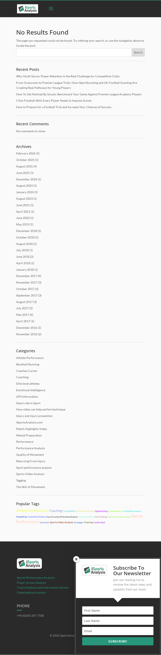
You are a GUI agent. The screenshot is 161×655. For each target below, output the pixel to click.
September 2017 (27, 295)
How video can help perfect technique (40, 409)
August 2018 (24, 244)
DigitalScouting (101, 511)
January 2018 (25, 269)
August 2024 (24, 185)
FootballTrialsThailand (37, 517)
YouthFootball (99, 522)
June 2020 (23, 218)
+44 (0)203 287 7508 (30, 615)
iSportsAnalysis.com (29, 422)
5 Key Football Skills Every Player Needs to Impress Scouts (54, 100)
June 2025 (23, 173)
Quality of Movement (30, 454)
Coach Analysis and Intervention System (43, 587)
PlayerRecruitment (86, 517)
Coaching (22, 377)
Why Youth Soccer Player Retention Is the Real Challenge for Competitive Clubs (67, 76)
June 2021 (23, 205)
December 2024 (26, 179)
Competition (70, 511)
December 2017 (26, 276)
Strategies (78, 522)
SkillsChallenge (101, 517)
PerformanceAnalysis (69, 517)
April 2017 (23, 321)
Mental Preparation (29, 435)
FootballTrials (21, 517)
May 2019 (22, 224)
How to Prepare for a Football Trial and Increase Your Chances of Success (63, 107)
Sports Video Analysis (30, 474)
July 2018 (22, 250)
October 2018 (25, 237)
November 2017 (26, 282)
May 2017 (22, 314)
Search (138, 52)
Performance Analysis (30, 448)
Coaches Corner (26, 371)
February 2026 (25, 153)
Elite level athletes (28, 383)
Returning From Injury (30, 461)
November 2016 (26, 334)
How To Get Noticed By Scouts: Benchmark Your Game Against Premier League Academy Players (79, 94)
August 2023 (24, 198)
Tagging (21, 480)
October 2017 (25, 289)
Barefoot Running (27, 364)
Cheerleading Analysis (31, 592)
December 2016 (26, 327)
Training (88, 522)
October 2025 (25, 160)
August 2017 (24, 302)
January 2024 (25, 192)
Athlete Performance (30, 358)
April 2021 (23, 211)
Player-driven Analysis (31, 582)
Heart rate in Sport (28, 403)
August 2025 (24, 166)
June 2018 (23, 256)
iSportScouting (53, 517)
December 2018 (26, 231)
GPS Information (27, 396)
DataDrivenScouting (85, 511)
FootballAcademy (115, 511)
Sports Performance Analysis (36, 577)
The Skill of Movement (30, 487)
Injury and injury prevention (34, 416)
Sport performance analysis (34, 467)
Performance (24, 441)
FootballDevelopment (132, 511)
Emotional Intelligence (30, 390)
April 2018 (23, 263)
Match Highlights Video (31, 429)
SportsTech (44, 522)
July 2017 (22, 308)
